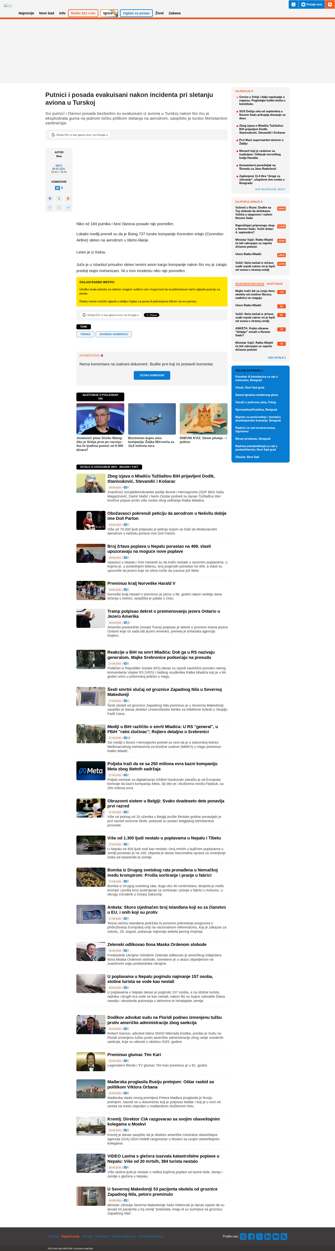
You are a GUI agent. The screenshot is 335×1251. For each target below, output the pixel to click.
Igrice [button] (108, 13)
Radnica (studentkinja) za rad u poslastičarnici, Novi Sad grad (256, 447)
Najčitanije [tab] (275, 283)
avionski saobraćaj (114, 334)
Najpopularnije (247, 201)
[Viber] (49, 207)
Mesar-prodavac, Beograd (252, 438)
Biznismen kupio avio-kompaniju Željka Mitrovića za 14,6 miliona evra (151, 442)
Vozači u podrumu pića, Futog (255, 402)
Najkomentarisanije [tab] (249, 283)
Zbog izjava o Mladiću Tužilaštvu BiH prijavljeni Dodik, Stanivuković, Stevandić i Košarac (161, 479)
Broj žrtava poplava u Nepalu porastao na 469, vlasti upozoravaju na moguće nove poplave (159, 549)
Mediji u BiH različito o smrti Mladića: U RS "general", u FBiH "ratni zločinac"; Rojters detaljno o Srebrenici (162, 729)
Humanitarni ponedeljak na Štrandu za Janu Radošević (257, 167)
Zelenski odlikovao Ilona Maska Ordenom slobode (156, 944)
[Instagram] (243, 1236)
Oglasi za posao (248, 370)
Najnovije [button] (26, 13)
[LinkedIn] (268, 1236)
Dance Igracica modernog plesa (256, 394)
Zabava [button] (175, 13)
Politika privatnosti (150, 1236)
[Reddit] (68, 198)
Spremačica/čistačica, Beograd (256, 409)
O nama (53, 1236)
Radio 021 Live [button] (83, 13)
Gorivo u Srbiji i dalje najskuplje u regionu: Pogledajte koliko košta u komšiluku (262, 100)
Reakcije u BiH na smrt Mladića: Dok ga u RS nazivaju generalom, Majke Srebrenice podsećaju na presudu (161, 655)
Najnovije (243, 91)
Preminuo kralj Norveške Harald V (141, 583)
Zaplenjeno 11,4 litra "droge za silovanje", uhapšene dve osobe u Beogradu (262, 179)
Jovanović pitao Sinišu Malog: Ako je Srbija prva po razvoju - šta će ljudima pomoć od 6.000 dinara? (99, 444)
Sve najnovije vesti (270, 189)
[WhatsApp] (58, 207)
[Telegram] (68, 207)
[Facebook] (49, 198)
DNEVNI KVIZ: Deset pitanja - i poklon (203, 440)
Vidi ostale (276, 357)
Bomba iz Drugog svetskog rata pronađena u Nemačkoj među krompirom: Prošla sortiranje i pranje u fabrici (162, 872)
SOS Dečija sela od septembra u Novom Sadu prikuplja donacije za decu (262, 115)
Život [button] (159, 13)
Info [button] (62, 13)
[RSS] (283, 1236)
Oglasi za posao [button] (136, 13)
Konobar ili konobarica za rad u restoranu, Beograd (256, 378)
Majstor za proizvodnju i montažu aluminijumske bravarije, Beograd (258, 418)
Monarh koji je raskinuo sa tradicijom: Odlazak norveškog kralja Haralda (260, 154)
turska (85, 334)
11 (128, 622)
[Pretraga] (293, 4)
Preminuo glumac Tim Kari (134, 1054)
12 (128, 738)
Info (59, 165)
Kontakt (87, 1236)
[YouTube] (276, 1236)
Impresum (102, 1236)
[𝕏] (58, 198)
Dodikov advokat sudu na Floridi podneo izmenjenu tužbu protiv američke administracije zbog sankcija (164, 1020)
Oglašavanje (70, 1236)
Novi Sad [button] (46, 13)
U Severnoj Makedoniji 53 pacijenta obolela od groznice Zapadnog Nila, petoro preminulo (162, 1191)
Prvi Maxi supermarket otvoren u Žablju (261, 141)
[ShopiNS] (330, 4)
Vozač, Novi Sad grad (249, 387)
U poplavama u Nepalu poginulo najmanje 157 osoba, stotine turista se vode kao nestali (160, 979)
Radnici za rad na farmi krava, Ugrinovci (255, 429)
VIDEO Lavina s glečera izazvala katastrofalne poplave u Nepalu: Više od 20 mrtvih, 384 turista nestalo (163, 1159)
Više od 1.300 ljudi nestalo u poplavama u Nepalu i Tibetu (164, 838)
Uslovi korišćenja (123, 1236)
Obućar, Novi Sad (247, 457)
